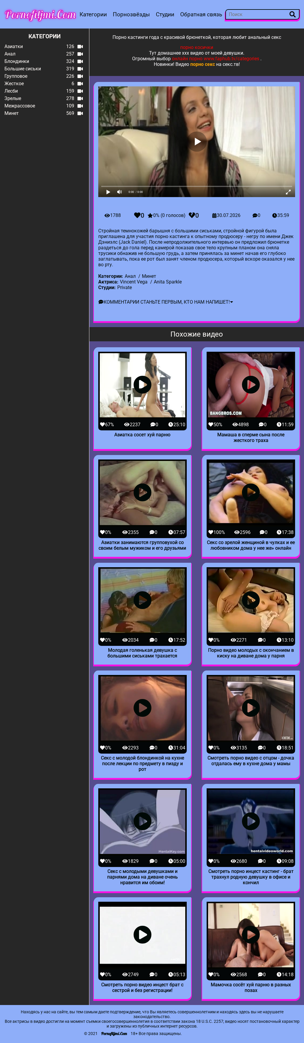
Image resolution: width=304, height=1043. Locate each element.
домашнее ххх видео (181, 53)
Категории (93, 14)
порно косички (196, 47)
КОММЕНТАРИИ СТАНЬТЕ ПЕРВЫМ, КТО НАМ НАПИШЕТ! (167, 302)
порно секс (202, 64)
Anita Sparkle (168, 282)
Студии (165, 14)
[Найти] (292, 14)
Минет (149, 276)
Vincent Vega (134, 282)
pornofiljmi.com (40, 14)
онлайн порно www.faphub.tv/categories (215, 58)
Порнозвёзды (131, 14)
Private (124, 287)
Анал (130, 276)
